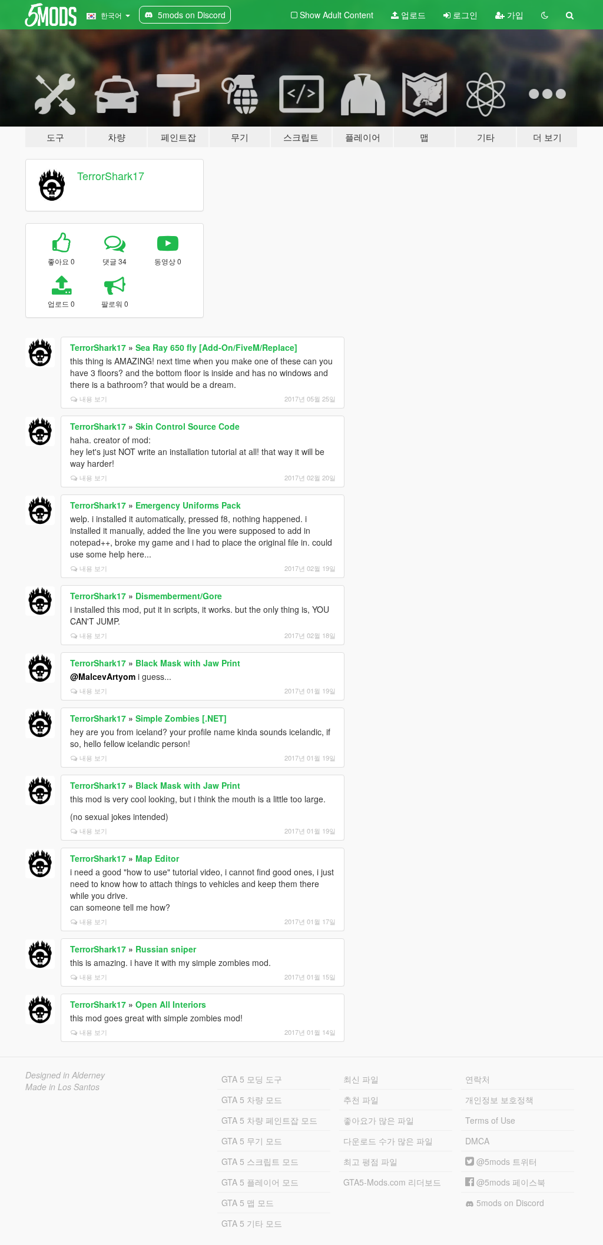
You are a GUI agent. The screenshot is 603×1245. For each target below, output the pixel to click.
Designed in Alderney (65, 1075)
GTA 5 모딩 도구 (251, 1079)
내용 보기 (93, 398)
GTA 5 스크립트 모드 (260, 1161)
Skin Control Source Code (187, 426)
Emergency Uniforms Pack (188, 505)
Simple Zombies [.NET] (181, 718)
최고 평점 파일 (370, 1161)
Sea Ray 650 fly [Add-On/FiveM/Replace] (216, 347)
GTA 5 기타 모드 (251, 1223)
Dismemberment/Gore (178, 596)
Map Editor (157, 858)
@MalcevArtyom (102, 676)
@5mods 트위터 (505, 1161)
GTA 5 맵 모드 (247, 1203)
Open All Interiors (170, 1004)
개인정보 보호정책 (499, 1099)
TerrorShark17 (110, 175)
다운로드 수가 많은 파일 (388, 1141)
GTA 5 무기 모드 (251, 1141)
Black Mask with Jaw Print (187, 663)
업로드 (412, 15)
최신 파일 (361, 1079)
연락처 (477, 1079)
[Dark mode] (544, 14)
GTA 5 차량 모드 (251, 1099)
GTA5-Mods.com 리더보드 (392, 1182)
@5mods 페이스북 (509, 1182)
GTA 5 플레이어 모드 (260, 1182)
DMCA (477, 1141)
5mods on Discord (509, 1203)
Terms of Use (490, 1120)
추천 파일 (361, 1099)
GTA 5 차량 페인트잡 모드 (269, 1120)
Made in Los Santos (62, 1087)
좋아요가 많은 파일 (378, 1120)
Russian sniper (165, 949)
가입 (514, 15)
